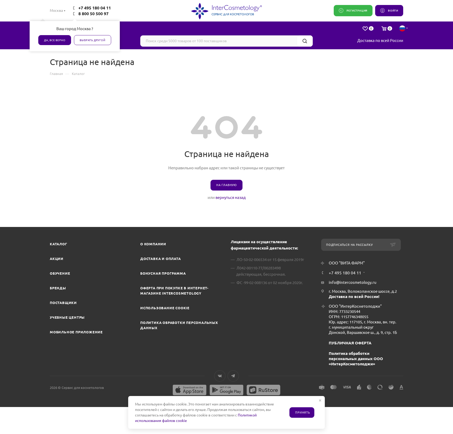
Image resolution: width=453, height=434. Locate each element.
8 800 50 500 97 (93, 13)
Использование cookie (165, 308)
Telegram (233, 376)
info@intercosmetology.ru (352, 282)
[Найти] (305, 41)
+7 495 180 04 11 (94, 8)
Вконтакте (219, 376)
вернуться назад (230, 197)
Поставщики (63, 303)
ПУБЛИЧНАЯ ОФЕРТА (350, 343)
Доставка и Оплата (160, 259)
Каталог (58, 244)
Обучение (60, 273)
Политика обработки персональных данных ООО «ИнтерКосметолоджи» (356, 358)
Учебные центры (67, 317)
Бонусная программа (163, 273)
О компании (153, 244)
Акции (56, 259)
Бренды (58, 288)
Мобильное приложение (76, 332)
